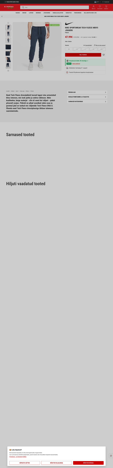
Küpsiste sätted (25, 463)
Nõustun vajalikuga (56, 463)
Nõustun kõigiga (88, 463)
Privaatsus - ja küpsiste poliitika (17, 456)
